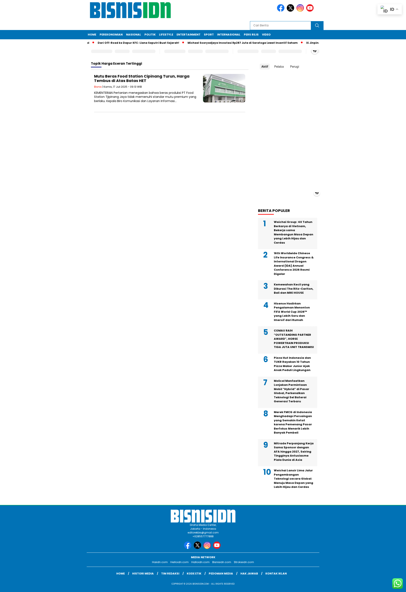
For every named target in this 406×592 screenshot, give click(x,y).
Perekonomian (111, 35)
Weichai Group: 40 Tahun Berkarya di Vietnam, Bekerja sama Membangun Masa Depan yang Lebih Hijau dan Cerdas (293, 232)
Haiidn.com (160, 562)
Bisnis (98, 87)
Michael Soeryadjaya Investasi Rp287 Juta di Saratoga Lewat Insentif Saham (234, 43)
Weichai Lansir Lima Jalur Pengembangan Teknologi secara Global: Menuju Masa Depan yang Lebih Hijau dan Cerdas (293, 478)
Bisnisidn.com (221, 562)
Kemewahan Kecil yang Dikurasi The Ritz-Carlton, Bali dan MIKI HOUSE (293, 288)
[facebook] (281, 10)
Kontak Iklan (276, 574)
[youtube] (310, 10)
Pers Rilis (251, 35)
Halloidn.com (200, 562)
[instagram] (300, 10)
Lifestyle (166, 35)
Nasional (133, 35)
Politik (150, 35)
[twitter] (291, 10)
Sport (209, 35)
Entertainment (188, 35)
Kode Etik (194, 574)
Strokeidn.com (244, 562)
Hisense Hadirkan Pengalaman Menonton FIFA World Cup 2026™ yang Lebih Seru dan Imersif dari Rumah (292, 311)
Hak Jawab (249, 574)
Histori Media (143, 574)
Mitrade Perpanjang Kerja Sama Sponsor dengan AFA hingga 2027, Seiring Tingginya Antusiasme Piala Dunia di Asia (294, 451)
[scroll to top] (390, 585)
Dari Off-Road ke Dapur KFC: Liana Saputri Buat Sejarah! (130, 43)
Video (266, 35)
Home (92, 35)
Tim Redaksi (170, 574)
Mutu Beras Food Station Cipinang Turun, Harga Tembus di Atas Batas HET (141, 78)
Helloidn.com (179, 562)
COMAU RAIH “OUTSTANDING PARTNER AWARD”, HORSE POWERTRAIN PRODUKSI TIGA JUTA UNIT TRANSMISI (294, 339)
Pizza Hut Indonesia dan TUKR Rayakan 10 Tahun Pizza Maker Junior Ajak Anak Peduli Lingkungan (292, 364)
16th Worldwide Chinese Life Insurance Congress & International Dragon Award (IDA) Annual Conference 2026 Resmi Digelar (294, 263)
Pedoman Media (221, 574)
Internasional (228, 35)
